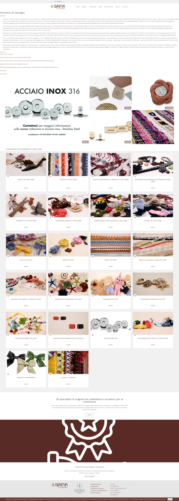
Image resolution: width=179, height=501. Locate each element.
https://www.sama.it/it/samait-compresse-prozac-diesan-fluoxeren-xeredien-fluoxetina (97, 33)
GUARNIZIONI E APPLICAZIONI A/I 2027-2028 (110, 221)
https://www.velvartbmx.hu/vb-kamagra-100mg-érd (14, 64)
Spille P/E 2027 (68, 260)
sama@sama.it (114, 494)
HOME (77, 6)
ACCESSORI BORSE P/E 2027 (26, 338)
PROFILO (118, 6)
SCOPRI (90, 415)
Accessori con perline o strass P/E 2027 (26, 299)
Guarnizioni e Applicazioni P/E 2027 (68, 299)
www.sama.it (22, 35)
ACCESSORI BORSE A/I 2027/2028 (68, 221)
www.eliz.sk (3, 70)
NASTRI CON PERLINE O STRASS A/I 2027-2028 (110, 179)
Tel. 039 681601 (114, 490)
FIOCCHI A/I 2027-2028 (153, 221)
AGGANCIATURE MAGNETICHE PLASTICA (68, 338)
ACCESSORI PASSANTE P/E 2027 (153, 299)
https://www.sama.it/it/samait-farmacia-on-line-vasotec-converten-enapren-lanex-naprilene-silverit (27, 60)
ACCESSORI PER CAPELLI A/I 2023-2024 (153, 338)
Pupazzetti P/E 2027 (110, 299)
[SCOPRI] (60, 7)
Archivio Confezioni (68, 377)
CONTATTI (125, 6)
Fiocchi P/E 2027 (26, 260)
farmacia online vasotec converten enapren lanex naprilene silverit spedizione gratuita (60, 28)
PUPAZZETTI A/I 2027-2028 (26, 221)
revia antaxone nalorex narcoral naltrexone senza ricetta (15, 57)
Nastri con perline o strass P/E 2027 (153, 260)
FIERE (100, 6)
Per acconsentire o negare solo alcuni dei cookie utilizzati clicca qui (147, 499)
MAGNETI (84, 6)
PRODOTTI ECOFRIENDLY (26, 377)
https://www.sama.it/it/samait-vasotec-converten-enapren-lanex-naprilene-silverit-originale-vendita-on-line (29, 67)
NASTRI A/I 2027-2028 (68, 179)
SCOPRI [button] (26, 188)
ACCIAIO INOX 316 (110, 338)
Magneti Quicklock (95, 492)
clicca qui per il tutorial (6, 54)
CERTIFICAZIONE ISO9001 (89, 467)
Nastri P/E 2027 (111, 260)
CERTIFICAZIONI (108, 6)
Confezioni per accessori (97, 488)
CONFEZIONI (92, 6)
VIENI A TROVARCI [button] (89, 476)
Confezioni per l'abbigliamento (99, 490)
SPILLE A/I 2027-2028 (26, 179)
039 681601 (59, 1)
